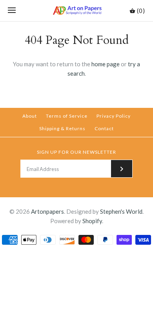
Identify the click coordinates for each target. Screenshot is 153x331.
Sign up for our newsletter (76, 152)
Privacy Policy (114, 116)
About (29, 116)
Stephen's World (121, 211)
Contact (104, 128)
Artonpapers (47, 211)
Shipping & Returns (62, 128)
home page (105, 63)
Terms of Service (66, 116)
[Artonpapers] (76, 10)
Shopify (92, 220)
